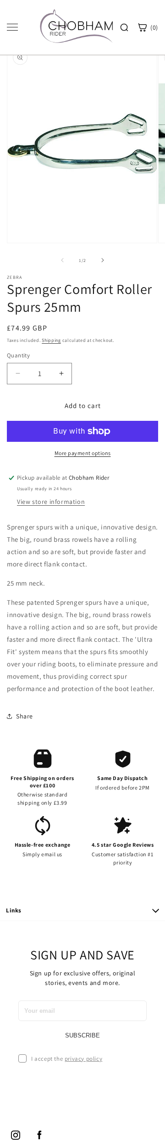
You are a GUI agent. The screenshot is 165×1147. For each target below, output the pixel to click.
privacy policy (83, 1059)
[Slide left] (62, 260)
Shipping (51, 340)
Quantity (18, 355)
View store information (51, 502)
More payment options (83, 453)
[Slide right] (103, 260)
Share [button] (24, 716)
